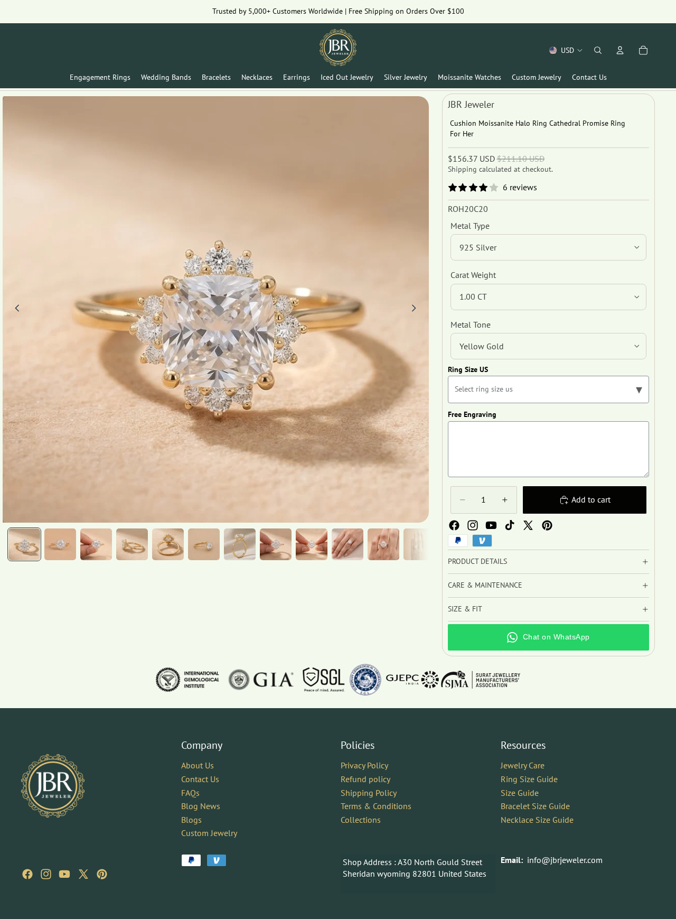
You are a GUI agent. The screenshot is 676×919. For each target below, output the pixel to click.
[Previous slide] (14, 309)
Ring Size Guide (529, 779)
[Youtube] (491, 525)
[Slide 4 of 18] (132, 544)
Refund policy (365, 779)
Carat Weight (473, 275)
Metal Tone (470, 324)
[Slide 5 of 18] (168, 544)
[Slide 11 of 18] (383, 544)
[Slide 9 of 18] (311, 544)
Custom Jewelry (209, 833)
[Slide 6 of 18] (204, 544)
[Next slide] (417, 309)
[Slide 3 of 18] (96, 544)
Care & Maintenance (485, 585)
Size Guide (520, 792)
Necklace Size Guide (537, 819)
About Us (197, 765)
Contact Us (200, 779)
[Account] (620, 50)
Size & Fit (465, 609)
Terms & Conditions (376, 806)
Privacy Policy (364, 765)
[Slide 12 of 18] (419, 544)
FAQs (190, 792)
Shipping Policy (369, 792)
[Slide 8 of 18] (276, 544)
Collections (361, 819)
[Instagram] (472, 525)
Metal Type (470, 225)
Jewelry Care (522, 765)
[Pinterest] (547, 525)
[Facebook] (454, 525)
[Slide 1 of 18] (24, 544)
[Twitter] (528, 525)
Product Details (477, 561)
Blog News (200, 806)
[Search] (597, 50)
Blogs (191, 819)
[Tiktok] (509, 525)
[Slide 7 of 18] (240, 544)
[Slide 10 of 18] (347, 544)
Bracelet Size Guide (535, 806)
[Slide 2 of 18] (60, 544)
